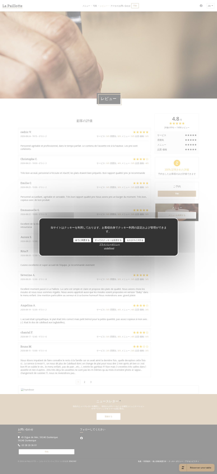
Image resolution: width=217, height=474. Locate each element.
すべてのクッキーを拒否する (108, 240)
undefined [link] (109, 248)
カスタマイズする (135, 240)
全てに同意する (82, 240)
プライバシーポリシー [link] (109, 244)
